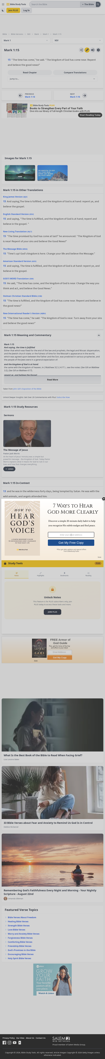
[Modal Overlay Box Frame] (52, 529)
